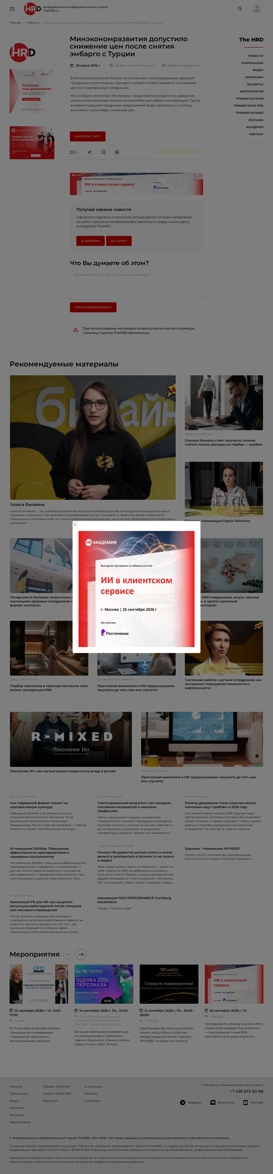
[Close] (196, 523)
